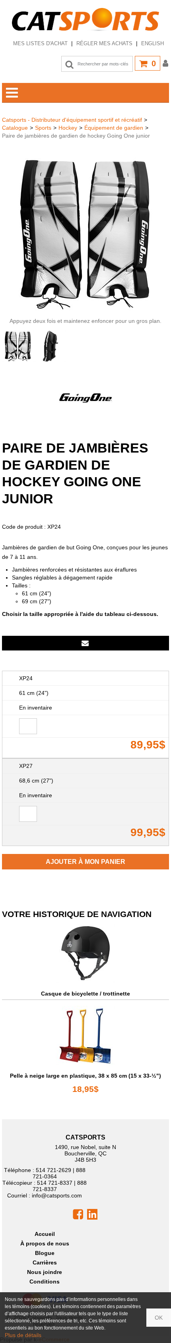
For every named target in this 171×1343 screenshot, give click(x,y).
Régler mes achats (104, 43)
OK (159, 1317)
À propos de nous (44, 1243)
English (152, 43)
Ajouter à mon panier (85, 861)
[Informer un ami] (85, 643)
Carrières (45, 1262)
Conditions (44, 1281)
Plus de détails (23, 1335)
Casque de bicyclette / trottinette (85, 993)
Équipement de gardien (113, 128)
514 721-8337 (54, 1183)
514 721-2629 (53, 1170)
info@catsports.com (57, 1195)
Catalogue (15, 128)
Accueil (45, 1234)
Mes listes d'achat (40, 43)
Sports (43, 128)
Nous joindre (44, 1272)
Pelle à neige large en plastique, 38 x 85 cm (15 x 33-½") (85, 1075)
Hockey (67, 128)
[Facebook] (78, 1214)
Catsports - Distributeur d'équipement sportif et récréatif (72, 120)
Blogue (44, 1253)
